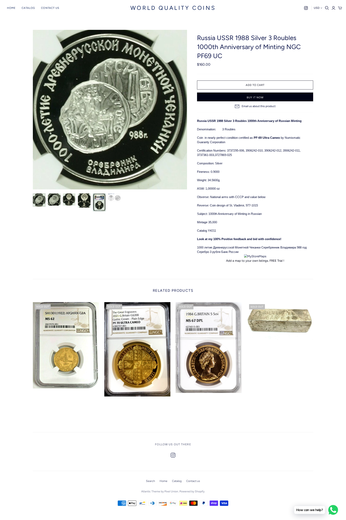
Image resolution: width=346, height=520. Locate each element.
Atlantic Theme (150, 491)
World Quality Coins (173, 7)
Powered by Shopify (191, 491)
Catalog (28, 7)
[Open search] (327, 8)
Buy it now (255, 97)
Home (11, 7)
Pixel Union (171, 491)
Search (150, 481)
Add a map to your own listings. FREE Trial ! (255, 261)
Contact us (50, 7)
